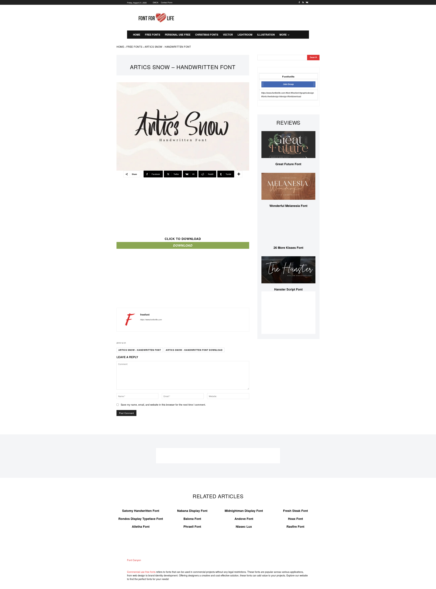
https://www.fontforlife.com (151, 319)
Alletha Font (141, 526)
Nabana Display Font (192, 510)
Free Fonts (134, 46)
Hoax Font (295, 518)
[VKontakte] (307, 2)
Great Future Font (288, 164)
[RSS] (303, 2)
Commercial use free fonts (141, 572)
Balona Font (192, 518)
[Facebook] (299, 2)
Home (120, 46)
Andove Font (244, 518)
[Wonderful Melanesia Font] (288, 186)
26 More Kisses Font (288, 247)
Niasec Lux (244, 526)
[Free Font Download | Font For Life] (155, 18)
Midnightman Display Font (244, 510)
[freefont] (128, 320)
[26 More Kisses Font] (288, 228)
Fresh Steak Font (295, 510)
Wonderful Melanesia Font (288, 205)
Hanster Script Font (288, 289)
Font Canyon (134, 560)
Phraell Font (192, 526)
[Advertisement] (251, 17)
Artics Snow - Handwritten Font (139, 349)
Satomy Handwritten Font (140, 510)
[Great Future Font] (288, 144)
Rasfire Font (295, 526)
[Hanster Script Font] (288, 269)
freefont (145, 314)
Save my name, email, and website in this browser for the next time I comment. (163, 404)
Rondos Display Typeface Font (140, 518)
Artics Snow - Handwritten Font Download (194, 349)
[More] (238, 174)
